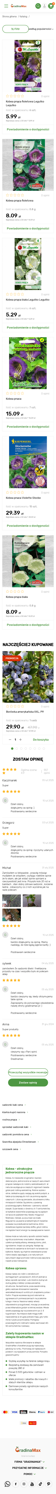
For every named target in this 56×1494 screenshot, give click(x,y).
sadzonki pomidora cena (15, 1134)
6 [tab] (35, 748)
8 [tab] (44, 748)
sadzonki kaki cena (12, 1104)
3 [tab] (21, 748)
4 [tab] (26, 748)
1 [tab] (12, 748)
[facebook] (15, 1484)
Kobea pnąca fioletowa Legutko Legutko (25, 103)
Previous (7, 692)
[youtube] (32, 1484)
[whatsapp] (7, 1484)
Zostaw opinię (28, 1082)
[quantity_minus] (10, 739)
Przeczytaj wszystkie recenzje (28, 1072)
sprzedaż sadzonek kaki (15, 1127)
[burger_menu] (6, 6)
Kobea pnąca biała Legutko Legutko (27, 299)
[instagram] (24, 1484)
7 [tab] (39, 748)
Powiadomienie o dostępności (28, 129)
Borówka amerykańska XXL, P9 (25, 711)
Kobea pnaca (13, 398)
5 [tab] (30, 748)
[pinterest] (48, 1484)
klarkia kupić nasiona (13, 1112)
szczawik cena (10, 1149)
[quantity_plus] (20, 739)
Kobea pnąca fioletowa (19, 200)
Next (48, 692)
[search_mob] (38, 6)
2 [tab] (17, 748)
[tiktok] (40, 1484)
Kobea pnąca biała (17, 596)
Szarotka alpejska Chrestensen (19, 1141)
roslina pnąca (9, 1119)
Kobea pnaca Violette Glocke (23, 497)
